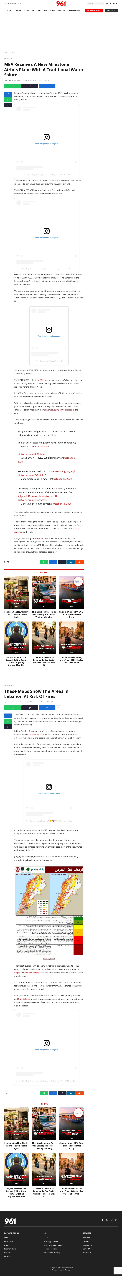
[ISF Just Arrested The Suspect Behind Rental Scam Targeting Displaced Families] (16, 638)
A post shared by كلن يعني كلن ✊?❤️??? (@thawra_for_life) (49, 821)
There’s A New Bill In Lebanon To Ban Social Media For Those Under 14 (44, 661)
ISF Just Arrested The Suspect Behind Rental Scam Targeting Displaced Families (16, 661)
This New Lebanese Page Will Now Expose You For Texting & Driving (44, 614)
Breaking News (73, 10)
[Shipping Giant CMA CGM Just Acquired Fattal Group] (71, 592)
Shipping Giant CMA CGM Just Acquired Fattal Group (71, 614)
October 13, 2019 (36, 734)
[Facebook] (8, 94)
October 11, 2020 (62, 503)
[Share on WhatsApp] (12, 86)
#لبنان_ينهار (24, 496)
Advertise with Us (94, 10)
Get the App (111, 10)
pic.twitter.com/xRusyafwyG (32, 499)
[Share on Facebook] (47, 86)
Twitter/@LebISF (49, 959)
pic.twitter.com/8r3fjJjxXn (31, 453)
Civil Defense (24, 999)
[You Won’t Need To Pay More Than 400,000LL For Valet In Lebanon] (71, 638)
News (9, 10)
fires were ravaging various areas (57, 409)
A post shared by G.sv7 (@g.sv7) (34, 175)
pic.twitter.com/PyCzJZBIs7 (32, 474)
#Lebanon (43, 446)
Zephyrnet (39, 538)
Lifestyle (17, 10)
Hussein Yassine (11, 702)
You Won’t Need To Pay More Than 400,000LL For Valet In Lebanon (71, 660)
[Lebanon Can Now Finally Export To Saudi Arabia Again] (16, 592)
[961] (61, 3)
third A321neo (41, 380)
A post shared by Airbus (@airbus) (49, 361)
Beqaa (17, 972)
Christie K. (9, 80)
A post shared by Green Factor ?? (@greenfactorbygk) (37, 1081)
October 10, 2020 (62, 478)
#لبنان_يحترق (68, 471)
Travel (52, 10)
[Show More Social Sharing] (58, 86)
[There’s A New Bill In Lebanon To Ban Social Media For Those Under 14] (44, 638)
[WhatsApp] (8, 99)
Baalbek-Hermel (32, 972)
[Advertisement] (61, 33)
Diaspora (61, 10)
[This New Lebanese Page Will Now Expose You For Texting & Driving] (44, 592)
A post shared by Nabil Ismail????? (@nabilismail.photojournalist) (41, 269)
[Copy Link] (29, 86)
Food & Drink (29, 10)
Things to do (42, 10)
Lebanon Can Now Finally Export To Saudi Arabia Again (16, 614)
